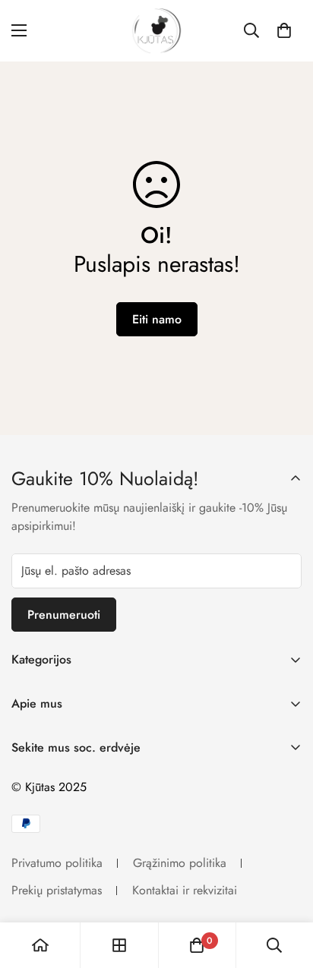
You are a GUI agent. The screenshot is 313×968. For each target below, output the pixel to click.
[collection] (119, 945)
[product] (40, 945)
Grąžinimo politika (179, 863)
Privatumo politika (57, 863)
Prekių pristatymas (56, 890)
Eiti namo (157, 319)
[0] (284, 30)
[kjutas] (156, 30)
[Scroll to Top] (285, 887)
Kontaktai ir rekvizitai (184, 890)
